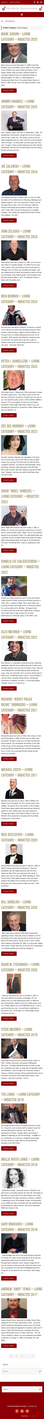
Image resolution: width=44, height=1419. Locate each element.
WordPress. (38, 1416)
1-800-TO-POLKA (15, 2)
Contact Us (4, 2)
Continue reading (8, 90)
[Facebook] (34, 2)
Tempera (30, 1416)
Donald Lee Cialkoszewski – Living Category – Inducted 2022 (20, 567)
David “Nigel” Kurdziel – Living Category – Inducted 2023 (20, 496)
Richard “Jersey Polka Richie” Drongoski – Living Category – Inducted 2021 (19, 704)
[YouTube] (38, 2)
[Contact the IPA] (41, 2)
